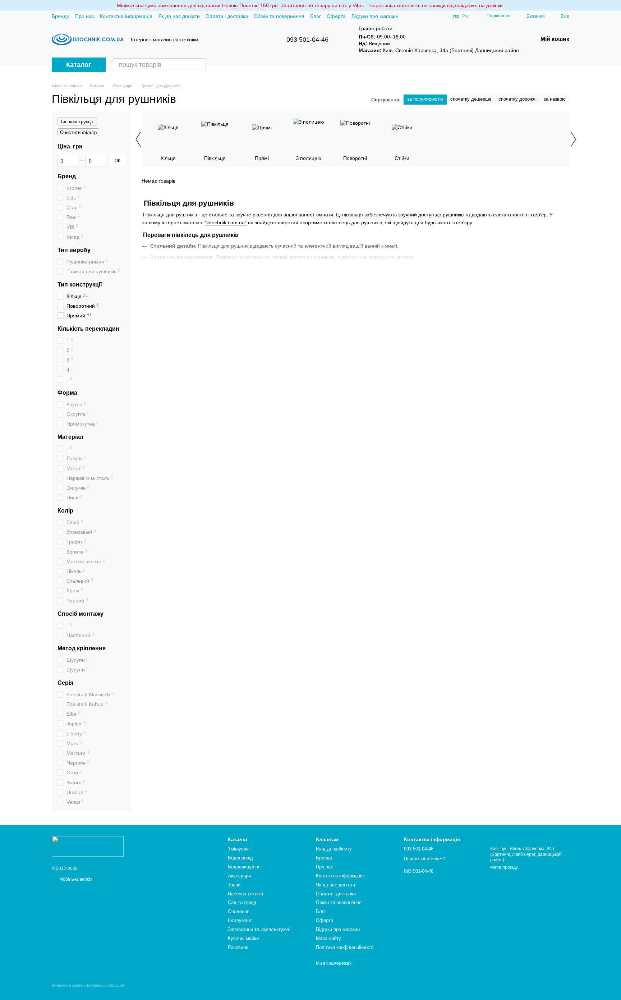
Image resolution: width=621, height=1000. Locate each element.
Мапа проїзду (504, 867)
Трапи (234, 884)
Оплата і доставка (227, 16)
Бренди (60, 16)
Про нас (84, 16)
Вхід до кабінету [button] (334, 849)
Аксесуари (239, 876)
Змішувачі (239, 849)
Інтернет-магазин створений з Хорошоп (88, 985)
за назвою (555, 99)
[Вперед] (572, 139)
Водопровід (240, 858)
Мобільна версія (75, 879)
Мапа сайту (328, 938)
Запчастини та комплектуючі (259, 929)
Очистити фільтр (78, 132)
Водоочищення (244, 867)
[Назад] (138, 139)
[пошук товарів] (199, 64)
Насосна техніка (245, 893)
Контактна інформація (126, 16)
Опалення (238, 911)
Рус (465, 16)
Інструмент (240, 920)
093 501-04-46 (307, 39)
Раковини (238, 947)
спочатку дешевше (470, 99)
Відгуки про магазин (375, 16)
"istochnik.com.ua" (226, 222)
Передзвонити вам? (424, 858)
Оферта (336, 16)
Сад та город (242, 902)
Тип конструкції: (77, 121)
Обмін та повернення (279, 16)
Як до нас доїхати (179, 16)
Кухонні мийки (243, 938)
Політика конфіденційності (344, 947)
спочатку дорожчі (517, 99)
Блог (315, 16)
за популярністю (425, 99)
